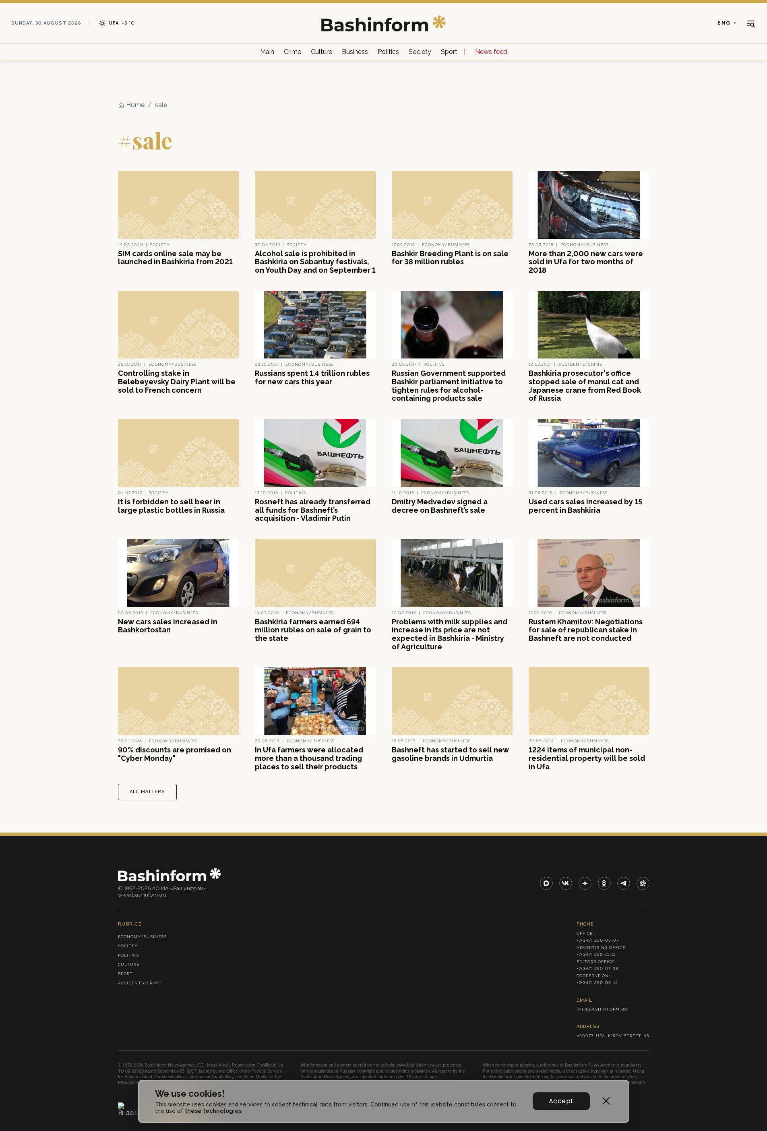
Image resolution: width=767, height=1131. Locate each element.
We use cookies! (190, 1094)
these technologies (213, 1111)
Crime (292, 52)
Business (355, 52)
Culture (321, 52)
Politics (388, 52)
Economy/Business (142, 936)
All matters (147, 791)
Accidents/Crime (139, 983)
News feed (491, 52)
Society (420, 52)
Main (267, 52)
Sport (449, 52)
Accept (561, 1101)
